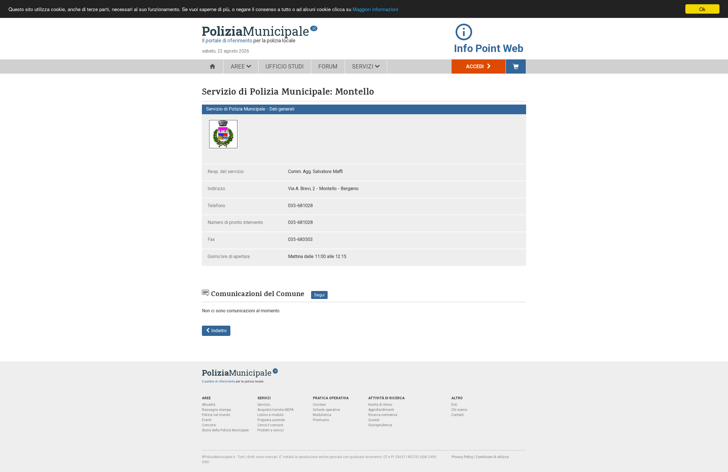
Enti (454, 405)
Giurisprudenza (380, 425)
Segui (319, 295)
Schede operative (326, 410)
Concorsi (209, 425)
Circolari (319, 405)
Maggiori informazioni (375, 9)
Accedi (475, 66)
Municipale (255, 31)
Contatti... (458, 415)
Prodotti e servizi (270, 430)
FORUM (328, 66)
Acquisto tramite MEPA (275, 410)
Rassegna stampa (216, 410)
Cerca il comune (270, 425)
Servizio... (264, 405)
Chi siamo (459, 410)
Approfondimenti (381, 410)
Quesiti (374, 420)
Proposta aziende (271, 420)
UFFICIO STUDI (285, 66)
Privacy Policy (462, 457)
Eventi (207, 420)
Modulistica (322, 415)
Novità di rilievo (380, 405)
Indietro (218, 330)
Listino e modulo (270, 415)
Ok (702, 9)
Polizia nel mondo (216, 415)
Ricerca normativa (382, 415)
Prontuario (321, 420)
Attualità (208, 405)
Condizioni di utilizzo (492, 457)
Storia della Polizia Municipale (225, 430)
